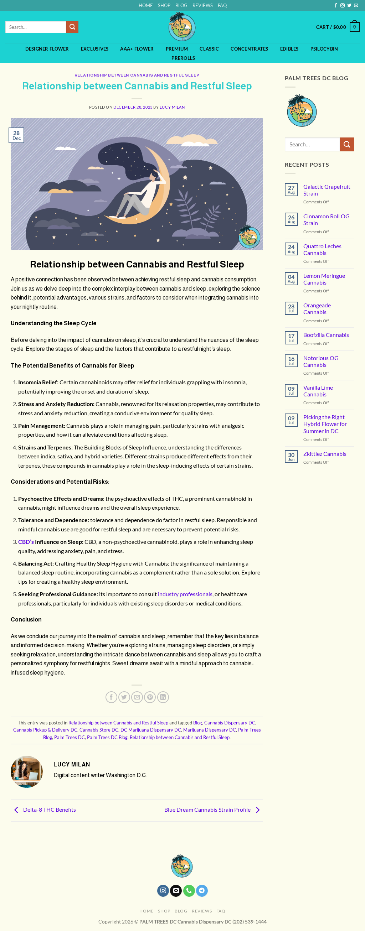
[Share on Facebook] (111, 697)
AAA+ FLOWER (137, 49)
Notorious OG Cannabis (321, 361)
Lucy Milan (172, 107)
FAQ (222, 5)
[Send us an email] (356, 5)
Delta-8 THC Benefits (49, 809)
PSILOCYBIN (324, 49)
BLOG (181, 5)
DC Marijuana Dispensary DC (150, 730)
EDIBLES (289, 49)
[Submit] (72, 27)
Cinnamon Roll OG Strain (326, 219)
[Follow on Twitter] (349, 5)
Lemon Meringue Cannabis (324, 279)
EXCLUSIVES (95, 49)
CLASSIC (209, 49)
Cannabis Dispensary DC (229, 722)
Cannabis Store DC (98, 730)
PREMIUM (177, 49)
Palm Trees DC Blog (107, 737)
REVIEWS (202, 5)
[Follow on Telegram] (202, 891)
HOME (146, 5)
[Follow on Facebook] (336, 5)
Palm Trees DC (69, 737)
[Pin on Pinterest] (150, 697)
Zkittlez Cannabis (324, 453)
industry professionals (185, 594)
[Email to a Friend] (137, 697)
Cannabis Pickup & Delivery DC (45, 730)
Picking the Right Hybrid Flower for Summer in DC (325, 424)
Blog (197, 722)
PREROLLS (183, 58)
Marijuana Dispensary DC (209, 730)
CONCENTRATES (249, 49)
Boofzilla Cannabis (326, 334)
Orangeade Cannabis (317, 308)
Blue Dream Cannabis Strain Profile (208, 809)
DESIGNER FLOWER (47, 49)
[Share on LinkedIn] (163, 697)
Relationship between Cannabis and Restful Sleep (136, 75)
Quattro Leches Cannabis (322, 249)
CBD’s (26, 541)
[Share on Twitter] (124, 697)
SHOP (164, 5)
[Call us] (189, 891)
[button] (338, 27)
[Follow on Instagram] (342, 5)
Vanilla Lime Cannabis (318, 390)
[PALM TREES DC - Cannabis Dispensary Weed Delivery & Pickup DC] (182, 27)
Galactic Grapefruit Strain (326, 190)
